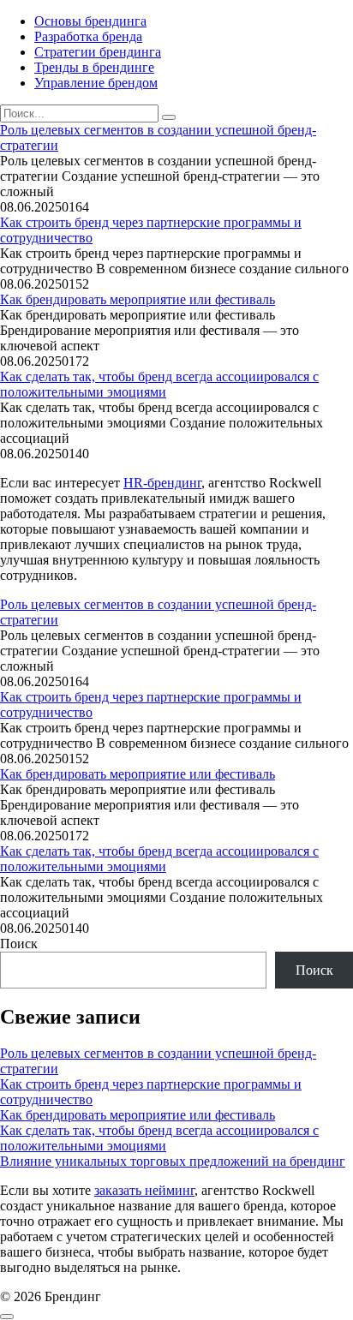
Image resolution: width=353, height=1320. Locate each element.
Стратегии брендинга (97, 52)
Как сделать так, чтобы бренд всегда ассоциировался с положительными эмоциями (159, 384)
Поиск (19, 943)
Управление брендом (96, 82)
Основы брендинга (90, 21)
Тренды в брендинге (94, 67)
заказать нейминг (144, 1190)
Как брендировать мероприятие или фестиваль (137, 299)
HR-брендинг (162, 482)
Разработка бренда (88, 36)
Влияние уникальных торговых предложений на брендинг (172, 1161)
